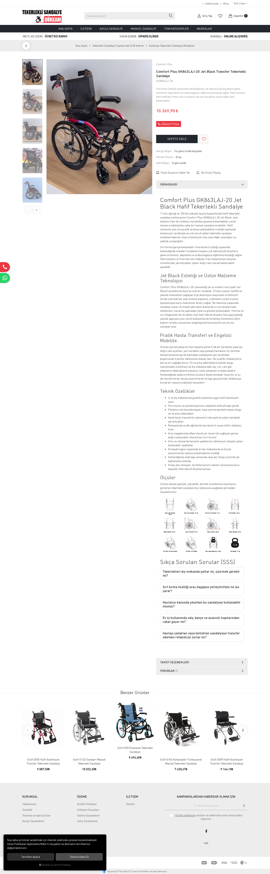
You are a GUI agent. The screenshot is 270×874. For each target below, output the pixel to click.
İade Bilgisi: (163, 162)
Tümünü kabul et (79, 856)
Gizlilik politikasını (185, 815)
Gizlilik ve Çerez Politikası (56, 864)
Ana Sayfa (65, 28)
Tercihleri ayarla (30, 856)
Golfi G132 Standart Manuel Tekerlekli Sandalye (89, 761)
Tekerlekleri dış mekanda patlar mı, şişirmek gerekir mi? (201, 573)
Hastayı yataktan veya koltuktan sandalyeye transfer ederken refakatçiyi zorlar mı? (201, 635)
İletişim (86, 28)
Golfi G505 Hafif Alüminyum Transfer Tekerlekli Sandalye (43, 761)
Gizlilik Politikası (87, 804)
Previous (28, 210)
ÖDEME (82, 796)
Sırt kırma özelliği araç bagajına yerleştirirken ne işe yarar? (201, 589)
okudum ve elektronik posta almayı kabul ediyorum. (209, 817)
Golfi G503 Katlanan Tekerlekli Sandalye (135, 749)
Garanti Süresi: (165, 157)
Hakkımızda (211, 3)
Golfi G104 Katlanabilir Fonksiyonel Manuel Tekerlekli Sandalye (181, 761)
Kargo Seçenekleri (33, 821)
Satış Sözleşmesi (87, 821)
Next (36, 210)
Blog (225, 3)
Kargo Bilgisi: (164, 151)
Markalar (204, 28)
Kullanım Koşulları (88, 809)
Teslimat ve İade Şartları (36, 815)
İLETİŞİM (132, 796)
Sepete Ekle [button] (176, 139)
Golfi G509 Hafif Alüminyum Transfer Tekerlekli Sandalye (226, 761)
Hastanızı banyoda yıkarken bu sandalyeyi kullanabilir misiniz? (202, 604)
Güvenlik (27, 809)
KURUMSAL (30, 796)
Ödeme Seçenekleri (88, 815)
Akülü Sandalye (111, 28)
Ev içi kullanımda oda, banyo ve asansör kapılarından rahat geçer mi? (201, 620)
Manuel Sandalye (143, 28)
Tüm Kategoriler (176, 28)
